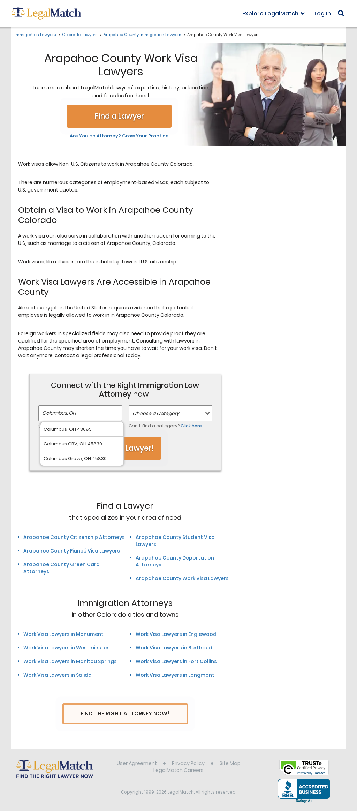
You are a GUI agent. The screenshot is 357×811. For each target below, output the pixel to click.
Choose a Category (155, 413)
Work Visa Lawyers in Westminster (66, 647)
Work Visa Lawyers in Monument (63, 634)
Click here (191, 426)
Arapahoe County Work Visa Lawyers (182, 578)
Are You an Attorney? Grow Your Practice (119, 136)
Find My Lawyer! (125, 448)
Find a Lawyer (119, 116)
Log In (322, 13)
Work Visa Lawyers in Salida (57, 674)
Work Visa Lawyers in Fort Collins (176, 661)
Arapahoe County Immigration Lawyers (142, 34)
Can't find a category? (165, 426)
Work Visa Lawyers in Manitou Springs (70, 661)
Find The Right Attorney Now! (125, 713)
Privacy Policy (188, 763)
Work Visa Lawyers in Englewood (176, 634)
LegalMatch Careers (178, 770)
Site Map (230, 763)
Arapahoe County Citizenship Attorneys (74, 537)
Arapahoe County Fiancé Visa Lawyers (71, 550)
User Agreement (137, 763)
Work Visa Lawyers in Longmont (175, 674)
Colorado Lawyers (79, 34)
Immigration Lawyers (35, 34)
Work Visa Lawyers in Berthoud (174, 647)
